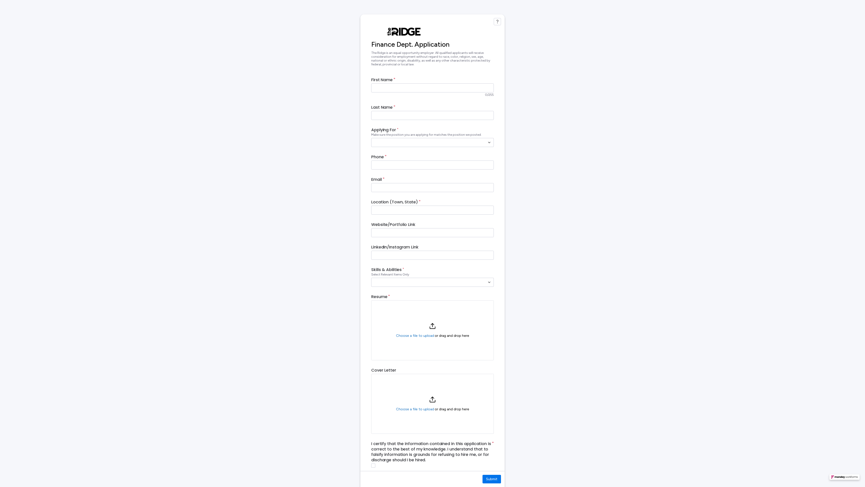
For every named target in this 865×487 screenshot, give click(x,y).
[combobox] (427, 142)
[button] (432, 330)
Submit (491, 479)
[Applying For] (489, 142)
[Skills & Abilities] (489, 282)
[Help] (497, 21)
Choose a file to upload (415, 335)
